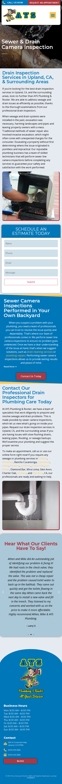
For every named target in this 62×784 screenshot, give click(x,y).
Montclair (7, 462)
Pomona (15, 465)
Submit (31, 281)
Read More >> (10, 366)
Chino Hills (38, 465)
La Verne (26, 465)
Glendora (38, 473)
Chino (5, 465)
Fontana (22, 473)
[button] (53, 15)
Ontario (42, 458)
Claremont (44, 462)
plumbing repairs (16, 355)
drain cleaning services (40, 351)
